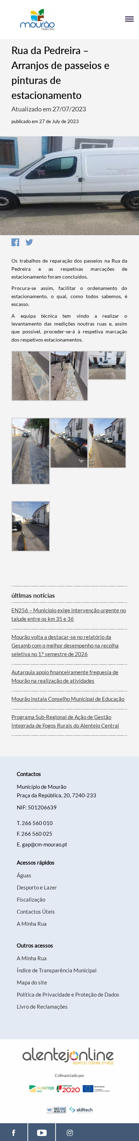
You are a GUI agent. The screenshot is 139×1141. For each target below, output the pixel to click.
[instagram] (69, 1132)
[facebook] (13, 1132)
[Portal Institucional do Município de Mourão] (37, 19)
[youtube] (42, 1132)
